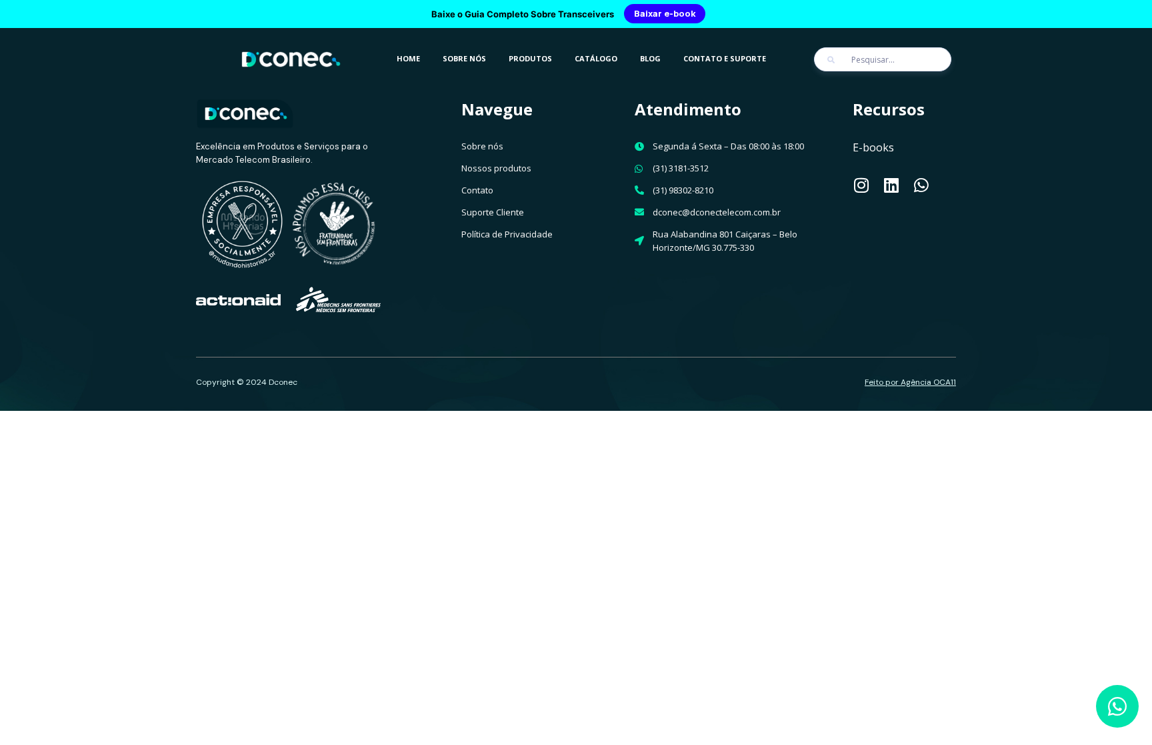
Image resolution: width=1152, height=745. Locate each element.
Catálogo (596, 58)
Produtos (530, 58)
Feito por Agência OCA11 (910, 382)
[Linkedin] (891, 185)
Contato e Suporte (724, 58)
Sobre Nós (464, 58)
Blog (650, 58)
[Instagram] (861, 185)
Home (408, 58)
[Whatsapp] (921, 185)
